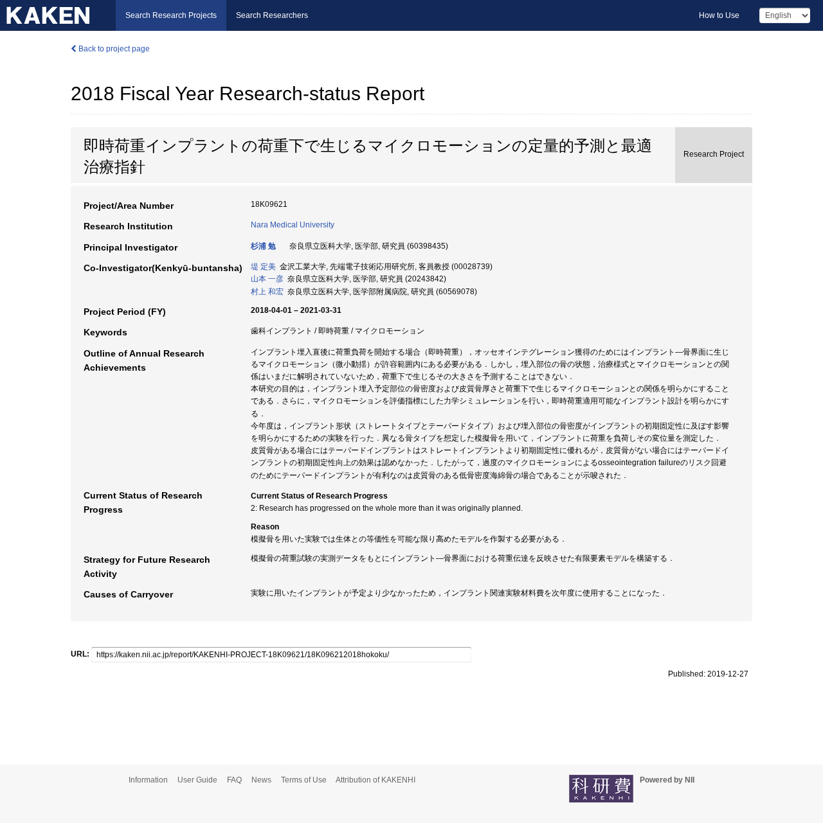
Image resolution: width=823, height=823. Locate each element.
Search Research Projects (171, 15)
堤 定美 (263, 266)
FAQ (234, 779)
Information (148, 779)
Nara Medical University (292, 224)
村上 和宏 (267, 291)
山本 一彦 (267, 278)
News (261, 779)
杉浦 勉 (263, 246)
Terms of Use (304, 779)
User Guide (197, 779)
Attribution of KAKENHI (375, 779)
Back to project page (113, 48)
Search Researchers (272, 15)
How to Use (719, 15)
